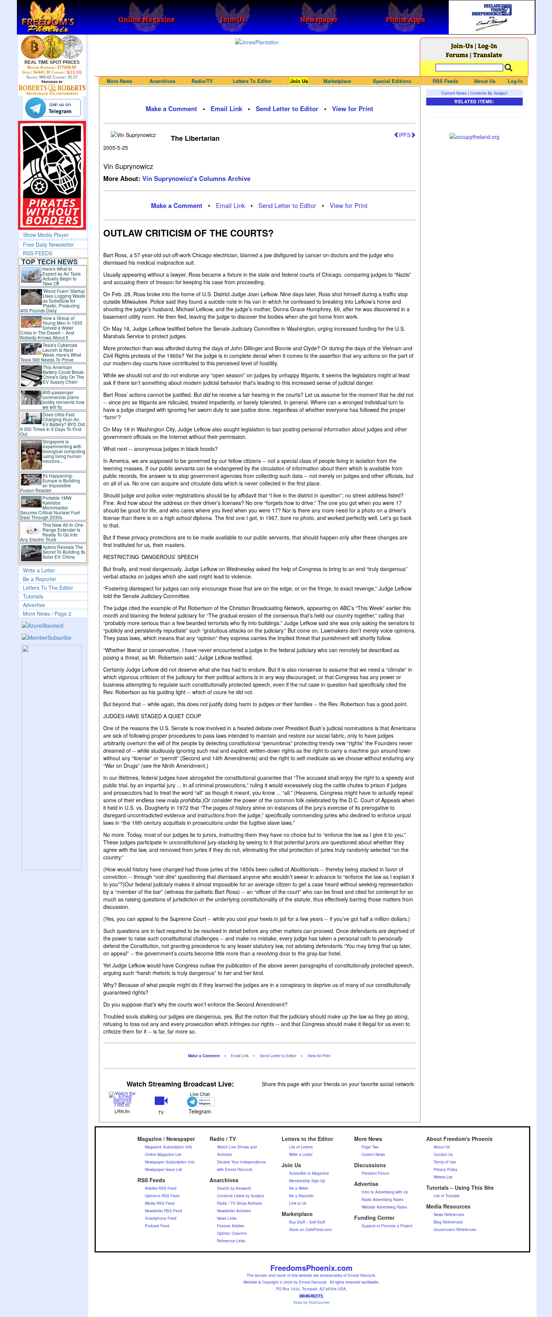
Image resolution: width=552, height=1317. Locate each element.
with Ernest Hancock (234, 1169)
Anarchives (162, 80)
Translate (487, 55)
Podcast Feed (157, 1225)
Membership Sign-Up (307, 1180)
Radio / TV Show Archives (239, 1203)
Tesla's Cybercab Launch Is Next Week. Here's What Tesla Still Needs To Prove (50, 352)
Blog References (448, 1222)
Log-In (487, 46)
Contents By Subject (488, 93)
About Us (484, 80)
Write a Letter (39, 570)
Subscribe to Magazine (309, 1173)
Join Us (299, 80)
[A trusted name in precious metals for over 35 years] (52, 88)
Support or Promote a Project (387, 1225)
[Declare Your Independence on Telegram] (53, 108)
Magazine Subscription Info (168, 1147)
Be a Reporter (39, 579)
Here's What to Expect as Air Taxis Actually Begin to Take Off (61, 275)
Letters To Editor (252, 80)
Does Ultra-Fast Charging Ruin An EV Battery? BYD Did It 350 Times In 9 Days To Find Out (52, 424)
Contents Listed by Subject (240, 1195)
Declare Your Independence (241, 1162)
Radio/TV (202, 80)
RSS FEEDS (37, 253)
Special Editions (392, 80)
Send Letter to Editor (287, 108)
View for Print (352, 108)
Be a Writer (298, 1188)
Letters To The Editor (48, 587)
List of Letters (301, 1147)
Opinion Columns (232, 1233)
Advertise (34, 605)
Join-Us (462, 46)
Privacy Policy (445, 1169)
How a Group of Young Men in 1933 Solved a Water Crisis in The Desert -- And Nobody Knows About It (51, 328)
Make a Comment (171, 108)
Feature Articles (230, 1225)
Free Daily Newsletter (48, 244)
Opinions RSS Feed (162, 1195)
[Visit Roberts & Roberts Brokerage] (52, 47)
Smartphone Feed (160, 1218)
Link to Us (297, 1203)
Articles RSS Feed (160, 1188)
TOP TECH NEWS (49, 262)
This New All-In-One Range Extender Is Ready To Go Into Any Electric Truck (52, 531)
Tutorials (33, 596)
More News (119, 80)
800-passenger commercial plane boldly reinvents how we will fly (63, 399)
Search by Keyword (234, 1188)
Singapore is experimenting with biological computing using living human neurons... (64, 451)
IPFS (404, 135)
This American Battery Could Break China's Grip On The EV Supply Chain (63, 374)
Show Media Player (46, 234)
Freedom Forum (375, 1173)
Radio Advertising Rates (382, 1199)
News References (449, 1214)
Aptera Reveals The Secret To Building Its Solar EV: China (63, 552)
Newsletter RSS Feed (163, 1210)
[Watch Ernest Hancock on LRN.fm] (122, 1098)
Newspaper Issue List (163, 1169)
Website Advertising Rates (384, 1207)
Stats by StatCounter (311, 1302)
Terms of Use (445, 1162)
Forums (457, 55)
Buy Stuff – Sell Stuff (307, 1222)
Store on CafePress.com (310, 1229)
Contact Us (443, 1154)
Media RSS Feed (160, 1203)
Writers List (443, 1177)
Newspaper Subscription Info (170, 1162)
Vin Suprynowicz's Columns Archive (196, 178)
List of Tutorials (447, 1195)
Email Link (226, 108)
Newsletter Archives (234, 1210)
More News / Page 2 (47, 613)
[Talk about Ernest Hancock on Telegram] (199, 1102)
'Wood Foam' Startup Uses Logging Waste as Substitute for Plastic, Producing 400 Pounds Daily (52, 300)
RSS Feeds (445, 80)
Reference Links (231, 1240)
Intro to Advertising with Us (385, 1192)
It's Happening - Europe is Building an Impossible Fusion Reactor (50, 482)
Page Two (370, 1147)
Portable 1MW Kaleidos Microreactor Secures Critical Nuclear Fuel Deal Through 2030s (50, 507)
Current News (454, 93)
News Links (227, 1218)
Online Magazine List (163, 1154)
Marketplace (337, 80)
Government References (455, 1229)
